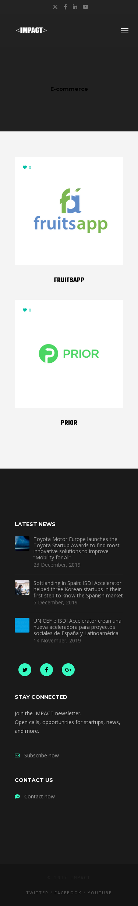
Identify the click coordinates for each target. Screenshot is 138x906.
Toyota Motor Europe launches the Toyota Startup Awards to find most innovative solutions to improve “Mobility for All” (76, 548)
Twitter (37, 892)
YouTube (100, 892)
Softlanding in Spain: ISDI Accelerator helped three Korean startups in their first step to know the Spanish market (78, 589)
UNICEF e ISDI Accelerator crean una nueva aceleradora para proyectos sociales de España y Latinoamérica (77, 627)
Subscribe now (39, 755)
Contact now (37, 796)
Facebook (68, 892)
